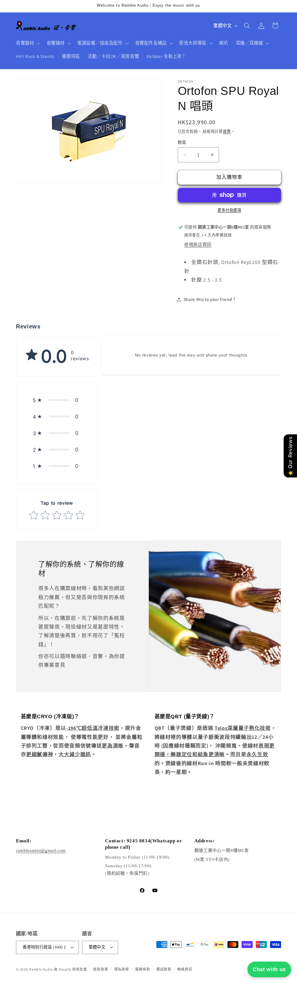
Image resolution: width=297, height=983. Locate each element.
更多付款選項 (229, 210)
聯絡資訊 (184, 969)
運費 (227, 131)
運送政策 (163, 969)
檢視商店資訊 (197, 244)
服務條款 (142, 969)
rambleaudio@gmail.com (41, 850)
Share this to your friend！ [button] (210, 299)
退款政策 (100, 969)
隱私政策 (121, 969)
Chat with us (269, 969)
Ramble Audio (41, 969)
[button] (27, 43)
